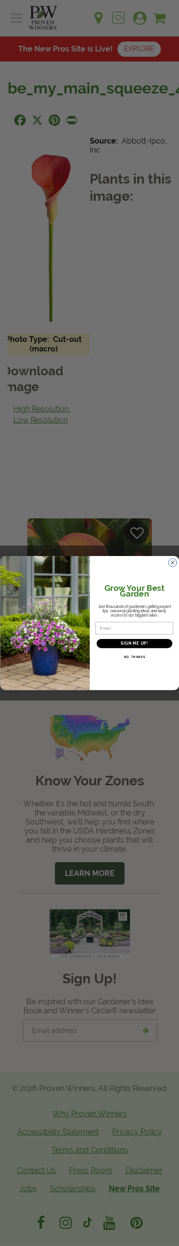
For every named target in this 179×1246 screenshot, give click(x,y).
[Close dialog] (172, 562)
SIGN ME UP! (134, 643)
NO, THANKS (134, 657)
